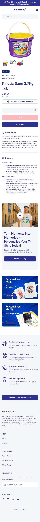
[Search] (4, 16)
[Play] (20, 215)
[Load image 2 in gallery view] (12, 62)
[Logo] (20, 10)
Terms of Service (7, 460)
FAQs (4, 438)
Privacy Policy (6, 465)
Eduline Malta (22, 510)
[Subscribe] (35, 484)
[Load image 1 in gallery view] (5, 63)
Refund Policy (6, 456)
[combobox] (20, 16)
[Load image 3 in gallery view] (20, 63)
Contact (4, 443)
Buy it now (20, 125)
